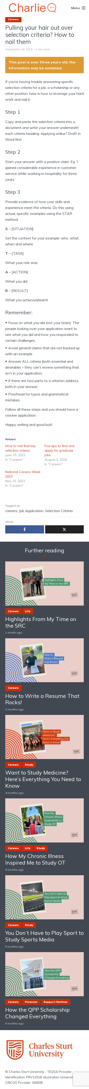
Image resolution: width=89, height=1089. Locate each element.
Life (27, 611)
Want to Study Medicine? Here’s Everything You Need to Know (43, 779)
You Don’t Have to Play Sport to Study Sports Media (44, 936)
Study (29, 764)
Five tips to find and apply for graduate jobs (59, 450)
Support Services (56, 1001)
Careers (13, 19)
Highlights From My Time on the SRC (40, 622)
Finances (31, 1001)
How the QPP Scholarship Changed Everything (37, 1013)
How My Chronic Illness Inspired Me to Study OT (35, 859)
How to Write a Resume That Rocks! (42, 699)
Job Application (31, 510)
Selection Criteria (59, 510)
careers (11, 510)
